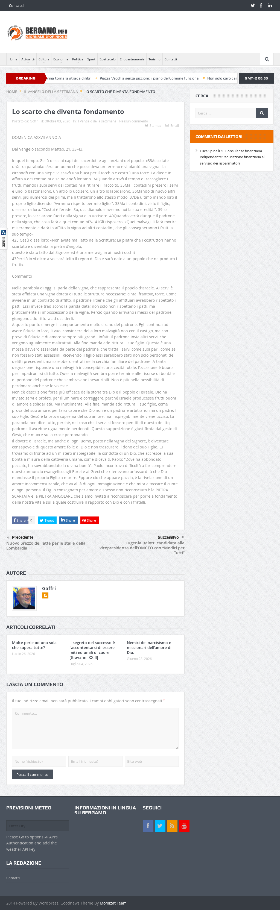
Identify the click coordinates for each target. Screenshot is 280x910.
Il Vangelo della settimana (96, 121)
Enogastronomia (132, 59)
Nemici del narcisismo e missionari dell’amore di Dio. (149, 647)
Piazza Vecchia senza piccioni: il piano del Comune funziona (129, 78)
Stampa (155, 125)
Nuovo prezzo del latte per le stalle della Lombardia (46, 545)
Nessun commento (133, 121)
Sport (91, 59)
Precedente (22, 537)
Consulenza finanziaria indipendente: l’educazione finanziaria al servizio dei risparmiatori (232, 157)
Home (12, 59)
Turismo (154, 59)
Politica (77, 59)
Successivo (168, 537)
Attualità (27, 59)
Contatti (16, 5)
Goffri (34, 121)
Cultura (44, 59)
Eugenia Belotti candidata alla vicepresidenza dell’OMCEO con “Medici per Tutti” (142, 548)
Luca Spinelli (210, 150)
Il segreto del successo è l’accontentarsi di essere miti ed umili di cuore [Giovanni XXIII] (92, 650)
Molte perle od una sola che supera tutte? (34, 645)
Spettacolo (108, 59)
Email (174, 125)
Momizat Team (113, 903)
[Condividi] (4, 238)
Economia (60, 59)
